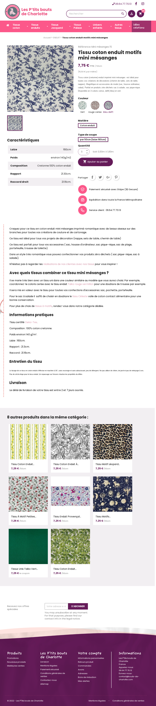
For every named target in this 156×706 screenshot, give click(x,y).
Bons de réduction (87, 677)
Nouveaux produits (16, 662)
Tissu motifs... (103, 516)
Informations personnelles (91, 658)
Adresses (82, 673)
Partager (92, 177)
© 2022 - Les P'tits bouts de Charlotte (25, 700)
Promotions (13, 658)
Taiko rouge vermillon (81, 284)
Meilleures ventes (16, 665)
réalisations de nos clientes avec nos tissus (68, 264)
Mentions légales (48, 665)
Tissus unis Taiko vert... (24, 569)
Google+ (108, 177)
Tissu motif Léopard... (108, 464)
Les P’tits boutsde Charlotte (36, 12)
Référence (84, 46)
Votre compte (89, 653)
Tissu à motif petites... (23, 516)
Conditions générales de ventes (128, 700)
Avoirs (81, 669)
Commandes (84, 665)
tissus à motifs (43, 306)
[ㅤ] (8, 25)
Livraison (44, 661)
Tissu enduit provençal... (67, 516)
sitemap (44, 683)
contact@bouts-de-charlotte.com (129, 678)
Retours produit (85, 662)
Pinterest (116, 177)
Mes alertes (84, 681)
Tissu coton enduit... (22, 464)
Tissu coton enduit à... (66, 464)
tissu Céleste (80, 296)
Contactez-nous (48, 680)
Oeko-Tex (31, 322)
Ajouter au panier (95, 161)
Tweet (100, 177)
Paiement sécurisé (49, 669)
